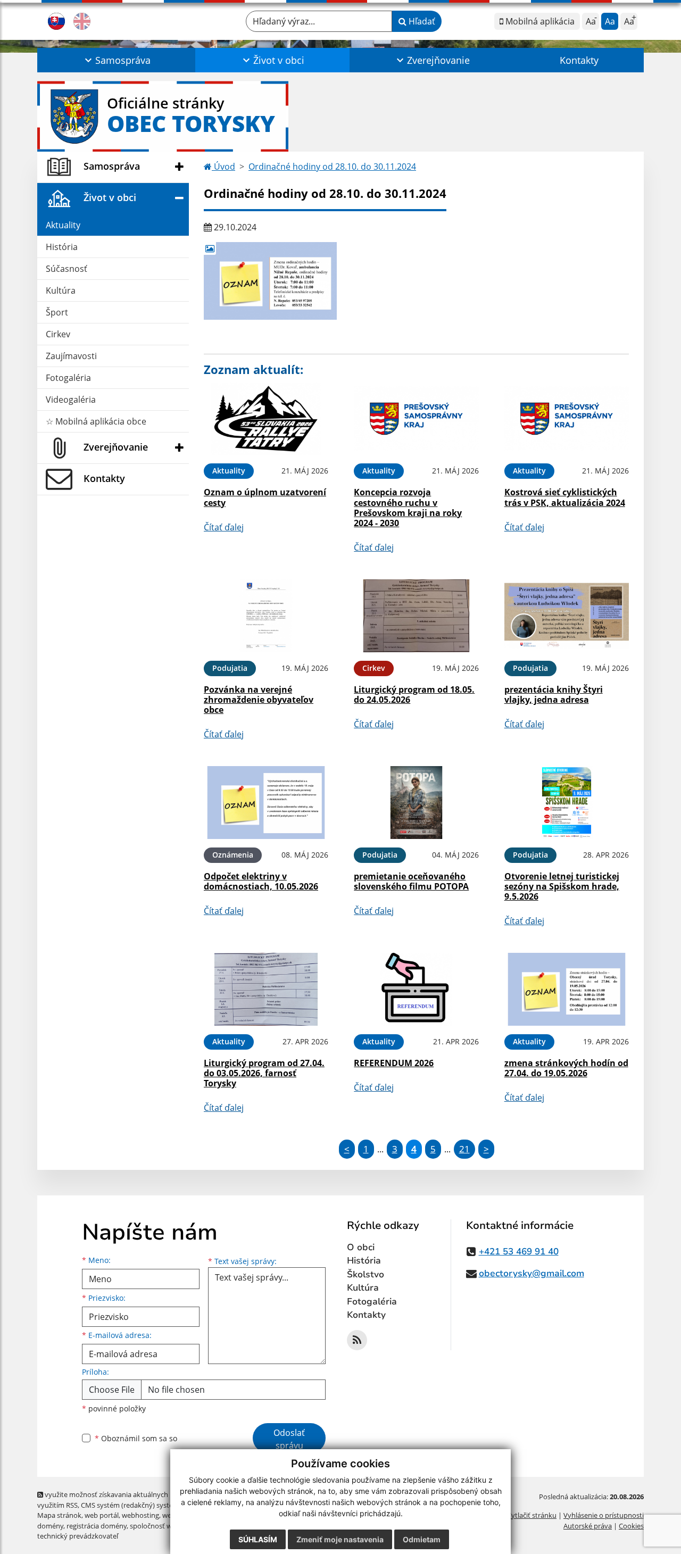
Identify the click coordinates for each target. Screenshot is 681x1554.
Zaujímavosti (71, 356)
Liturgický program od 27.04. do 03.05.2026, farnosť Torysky (264, 1073)
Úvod (223, 166)
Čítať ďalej (224, 527)
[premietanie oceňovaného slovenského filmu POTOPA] (416, 802)
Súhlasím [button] (257, 1539)
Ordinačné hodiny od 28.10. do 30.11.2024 (332, 166)
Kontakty (579, 60)
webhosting (140, 1515)
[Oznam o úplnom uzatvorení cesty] (266, 419)
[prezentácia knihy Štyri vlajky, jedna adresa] (566, 615)
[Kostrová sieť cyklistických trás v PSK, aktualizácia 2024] (566, 419)
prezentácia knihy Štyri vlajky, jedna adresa (553, 694)
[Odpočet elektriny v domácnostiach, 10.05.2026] (266, 802)
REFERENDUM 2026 (394, 1063)
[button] (116, 60)
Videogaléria (71, 399)
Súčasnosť (66, 269)
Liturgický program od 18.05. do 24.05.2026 (414, 694)
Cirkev (58, 334)
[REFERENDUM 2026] (416, 989)
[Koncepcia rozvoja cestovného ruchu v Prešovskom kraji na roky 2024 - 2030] (416, 419)
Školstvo (365, 1274)
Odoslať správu (289, 1439)
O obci (361, 1247)
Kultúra (61, 290)
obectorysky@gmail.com (531, 1273)
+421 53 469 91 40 (519, 1251)
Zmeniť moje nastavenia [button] (340, 1539)
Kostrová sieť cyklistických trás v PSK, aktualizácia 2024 (564, 497)
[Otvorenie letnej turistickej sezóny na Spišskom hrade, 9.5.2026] (566, 802)
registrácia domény (97, 1526)
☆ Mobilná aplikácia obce (96, 421)
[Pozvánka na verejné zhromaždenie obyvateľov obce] (266, 615)
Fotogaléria (68, 378)
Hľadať (420, 21)
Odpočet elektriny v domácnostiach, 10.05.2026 (261, 881)
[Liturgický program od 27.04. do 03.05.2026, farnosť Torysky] (266, 989)
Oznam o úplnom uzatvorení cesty (265, 497)
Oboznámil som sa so (136, 1438)
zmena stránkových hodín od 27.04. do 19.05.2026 (566, 1068)
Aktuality (63, 225)
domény (50, 1526)
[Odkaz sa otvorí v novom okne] (357, 1340)
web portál (102, 1515)
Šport (57, 312)
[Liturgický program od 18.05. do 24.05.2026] (416, 615)
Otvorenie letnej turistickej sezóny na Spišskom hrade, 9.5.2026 (561, 886)
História (62, 247)
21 (464, 1149)
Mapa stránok (59, 1515)
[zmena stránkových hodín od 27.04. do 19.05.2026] (566, 989)
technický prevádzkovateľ (77, 1536)
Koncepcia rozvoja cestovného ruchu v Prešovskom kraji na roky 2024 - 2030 (408, 507)
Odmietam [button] (422, 1539)
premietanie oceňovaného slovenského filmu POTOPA (411, 881)
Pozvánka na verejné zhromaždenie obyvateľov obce (258, 700)
